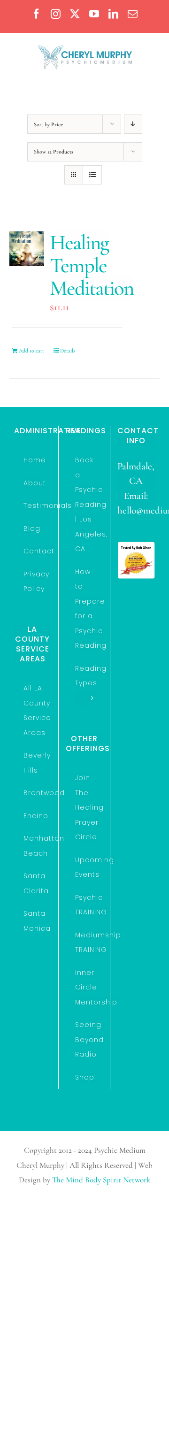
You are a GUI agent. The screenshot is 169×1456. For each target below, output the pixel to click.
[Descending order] (133, 124)
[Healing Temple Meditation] (26, 248)
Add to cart (31, 350)
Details (67, 350)
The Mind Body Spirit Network (101, 1180)
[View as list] (92, 175)
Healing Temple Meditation (91, 265)
